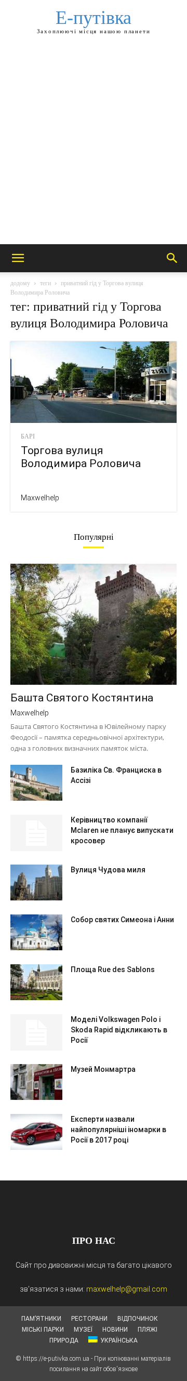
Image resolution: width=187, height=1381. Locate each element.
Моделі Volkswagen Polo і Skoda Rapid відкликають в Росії (119, 1029)
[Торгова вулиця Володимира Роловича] (93, 382)
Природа (63, 1340)
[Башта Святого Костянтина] (93, 624)
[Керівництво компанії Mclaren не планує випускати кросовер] (36, 833)
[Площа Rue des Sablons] (36, 982)
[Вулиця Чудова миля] (36, 882)
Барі (28, 436)
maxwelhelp (40, 498)
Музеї (83, 1329)
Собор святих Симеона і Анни (122, 919)
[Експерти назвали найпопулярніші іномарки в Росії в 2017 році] (36, 1132)
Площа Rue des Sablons (113, 969)
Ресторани (89, 1318)
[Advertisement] (93, 145)
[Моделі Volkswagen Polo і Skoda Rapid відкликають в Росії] (36, 1032)
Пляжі (147, 1329)
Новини (115, 1329)
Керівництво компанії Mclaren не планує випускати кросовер (122, 830)
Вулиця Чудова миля (108, 870)
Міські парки (43, 1329)
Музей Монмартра (103, 1069)
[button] (17, 258)
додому (20, 283)
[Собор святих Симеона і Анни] (36, 932)
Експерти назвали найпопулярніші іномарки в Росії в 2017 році (118, 1129)
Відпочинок (137, 1318)
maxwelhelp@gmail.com (126, 1289)
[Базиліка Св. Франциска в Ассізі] (36, 783)
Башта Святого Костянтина (81, 698)
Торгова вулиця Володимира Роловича (81, 457)
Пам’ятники (41, 1318)
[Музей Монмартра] (36, 1082)
